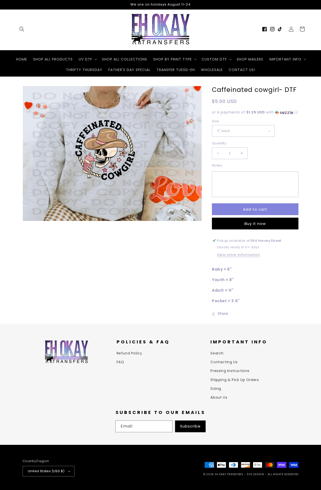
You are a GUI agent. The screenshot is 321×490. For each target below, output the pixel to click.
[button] (21, 29)
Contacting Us (223, 361)
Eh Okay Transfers (229, 474)
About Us (218, 397)
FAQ (120, 361)
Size (215, 121)
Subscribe (190, 426)
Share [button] (223, 313)
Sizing (215, 388)
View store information (238, 254)
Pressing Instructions (230, 370)
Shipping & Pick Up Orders (234, 379)
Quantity (219, 143)
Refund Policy (129, 353)
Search (217, 353)
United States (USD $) (46, 471)
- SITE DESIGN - (255, 474)
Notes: (217, 165)
